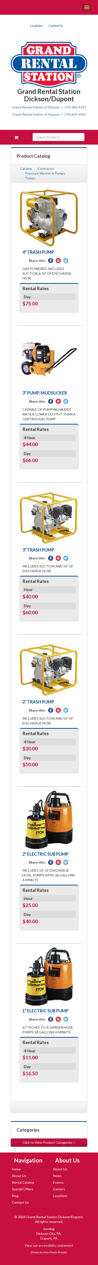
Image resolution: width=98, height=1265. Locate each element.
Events (58, 1182)
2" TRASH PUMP (38, 701)
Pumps (30, 178)
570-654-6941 (75, 114)
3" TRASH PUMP (38, 549)
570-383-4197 (75, 107)
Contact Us (56, 26)
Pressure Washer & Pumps (45, 173)
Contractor (46, 168)
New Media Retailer (55, 1252)
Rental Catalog (23, 1182)
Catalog (26, 168)
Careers (59, 1189)
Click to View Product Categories (48, 1142)
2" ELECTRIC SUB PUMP (45, 854)
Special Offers (22, 1189)
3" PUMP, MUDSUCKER (44, 393)
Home (16, 1169)
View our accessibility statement (48, 1245)
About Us (19, 1176)
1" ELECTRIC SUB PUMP (45, 1010)
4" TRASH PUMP (38, 252)
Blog (15, 1196)
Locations (36, 26)
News (57, 1176)
